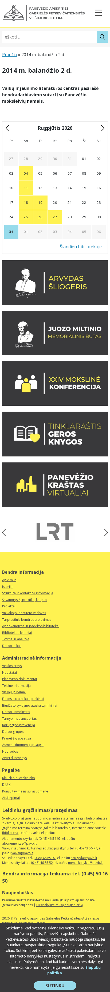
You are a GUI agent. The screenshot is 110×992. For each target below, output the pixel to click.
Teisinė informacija (16, 685)
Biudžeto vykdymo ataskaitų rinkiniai (29, 705)
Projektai (8, 606)
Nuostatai (9, 672)
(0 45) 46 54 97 (50, 838)
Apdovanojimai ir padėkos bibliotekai (30, 626)
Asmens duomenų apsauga (23, 744)
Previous (5, 532)
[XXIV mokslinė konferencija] (55, 404)
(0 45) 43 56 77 (86, 848)
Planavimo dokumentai (19, 679)
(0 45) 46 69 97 (45, 858)
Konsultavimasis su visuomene (25, 791)
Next (104, 532)
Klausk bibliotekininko (18, 778)
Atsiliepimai (11, 797)
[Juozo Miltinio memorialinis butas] (55, 354)
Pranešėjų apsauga (16, 738)
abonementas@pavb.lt (19, 843)
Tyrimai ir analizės (15, 639)
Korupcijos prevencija (18, 725)
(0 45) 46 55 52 (42, 862)
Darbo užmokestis (16, 712)
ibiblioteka (10, 832)
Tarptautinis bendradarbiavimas (26, 619)
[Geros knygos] (55, 455)
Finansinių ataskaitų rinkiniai (23, 698)
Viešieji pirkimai (14, 692)
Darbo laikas (11, 646)
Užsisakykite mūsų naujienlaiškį (59, 905)
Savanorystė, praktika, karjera (24, 600)
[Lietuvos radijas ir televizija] (55, 532)
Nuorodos (10, 751)
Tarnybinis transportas (19, 718)
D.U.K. (6, 784)
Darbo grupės (12, 731)
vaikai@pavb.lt (22, 853)
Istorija (7, 586)
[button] (44, 13)
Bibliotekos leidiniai (17, 632)
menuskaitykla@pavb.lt (85, 862)
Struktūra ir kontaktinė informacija (27, 593)
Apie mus (9, 580)
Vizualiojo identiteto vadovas (24, 613)
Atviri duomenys (14, 758)
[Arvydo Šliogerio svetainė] (55, 303)
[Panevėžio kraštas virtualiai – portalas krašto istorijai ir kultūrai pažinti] (55, 505)
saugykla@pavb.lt (84, 858)
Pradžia (9, 55)
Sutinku (60, 986)
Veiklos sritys (12, 666)
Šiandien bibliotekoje (81, 247)
